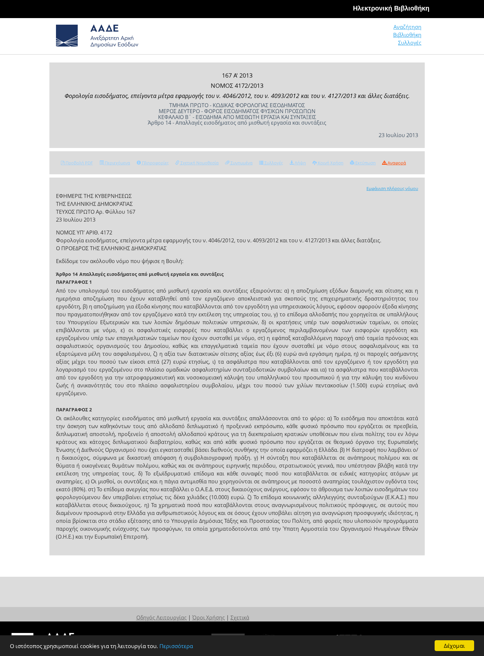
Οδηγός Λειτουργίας (161, 617)
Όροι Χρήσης (208, 617)
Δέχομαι (454, 645)
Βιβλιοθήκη (407, 34)
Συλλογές (409, 42)
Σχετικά (239, 617)
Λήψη (300, 163)
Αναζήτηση (407, 27)
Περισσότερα (176, 646)
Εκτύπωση (365, 163)
